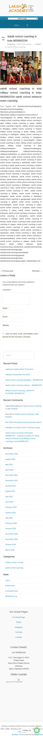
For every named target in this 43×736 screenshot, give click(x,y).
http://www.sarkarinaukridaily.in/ (12, 112)
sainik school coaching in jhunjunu (22, 213)
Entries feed (10, 586)
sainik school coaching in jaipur (27, 205)
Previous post (6, 271)
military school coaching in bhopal (26, 129)
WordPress (38, 734)
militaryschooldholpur (8, 154)
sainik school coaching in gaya (28, 427)
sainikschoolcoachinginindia (11, 258)
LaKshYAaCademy (24, 44)
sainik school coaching (16, 47)
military (19, 118)
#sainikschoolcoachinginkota (11, 109)
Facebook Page (18, 617)
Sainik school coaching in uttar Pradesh (23, 407)
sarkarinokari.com (33, 261)
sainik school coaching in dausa (28, 188)
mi (15, 118)
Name (5, 308)
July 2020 (9, 518)
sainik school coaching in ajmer (28, 160)
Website (6, 325)
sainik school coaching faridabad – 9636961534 (24, 380)
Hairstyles (9, 427)
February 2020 (11, 523)
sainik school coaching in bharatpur (15, 174)
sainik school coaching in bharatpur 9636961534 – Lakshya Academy (19, 434)
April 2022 (9, 470)
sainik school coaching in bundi (28, 182)
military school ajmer (32, 118)
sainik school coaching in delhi (14, 191)
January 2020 (10, 528)
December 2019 (11, 534)
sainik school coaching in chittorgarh (15, 185)
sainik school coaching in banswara (15, 168)
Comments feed (11, 591)
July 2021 (9, 497)
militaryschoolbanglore (32, 148)
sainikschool (18, 247)
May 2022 (9, 464)
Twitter (18, 622)
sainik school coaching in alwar (29, 422)
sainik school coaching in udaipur (14, 241)
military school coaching (9, 120)
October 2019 (10, 544)
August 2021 (10, 491)
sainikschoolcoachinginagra (11, 250)
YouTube (18, 632)
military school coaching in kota (24, 146)
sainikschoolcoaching (32, 247)
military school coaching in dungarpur (24, 137)
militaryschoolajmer (7, 148)
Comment (7, 290)
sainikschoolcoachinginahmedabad (14, 252)
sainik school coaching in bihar (19, 179)
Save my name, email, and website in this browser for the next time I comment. (20, 335)
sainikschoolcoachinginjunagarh (13, 261)
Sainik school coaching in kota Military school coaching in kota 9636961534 (22, 438)
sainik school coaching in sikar (23, 233)
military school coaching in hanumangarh (17, 140)
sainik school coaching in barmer (28, 171)
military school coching (14, 562)
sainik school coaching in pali (29, 224)
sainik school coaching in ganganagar (15, 199)
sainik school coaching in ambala (28, 165)
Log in (7, 580)
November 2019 (11, 539)
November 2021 (11, 480)
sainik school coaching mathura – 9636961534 (23, 385)
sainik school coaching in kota (18, 222)
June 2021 (9, 502)
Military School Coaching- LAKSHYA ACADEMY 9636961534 (19, 392)
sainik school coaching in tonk (28, 238)
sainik (8, 157)
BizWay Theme (18, 734)
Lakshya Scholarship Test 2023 (17, 375)
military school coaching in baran (19, 123)
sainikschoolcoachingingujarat (12, 255)
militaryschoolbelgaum (9, 151)
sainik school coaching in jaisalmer (15, 208)
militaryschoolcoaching (32, 151)
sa (19, 154)
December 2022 (11, 454)
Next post (37, 271)
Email (5, 317)
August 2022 (10, 459)
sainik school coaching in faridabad (25, 196)
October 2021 (10, 486)
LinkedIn (18, 637)
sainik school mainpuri (21, 244)
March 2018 (10, 550)
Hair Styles (9, 422)
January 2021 (10, 513)
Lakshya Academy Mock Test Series (19, 369)
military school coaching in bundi (14, 132)
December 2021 (11, 475)
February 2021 (11, 507)
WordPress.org (11, 596)
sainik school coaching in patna (14, 227)
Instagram (19, 627)
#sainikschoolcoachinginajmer (29, 106)
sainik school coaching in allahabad (15, 162)
